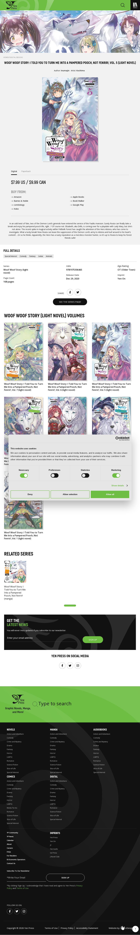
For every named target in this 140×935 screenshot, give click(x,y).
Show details (117, 485)
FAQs (9, 852)
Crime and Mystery (14, 742)
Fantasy (32, 256)
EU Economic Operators (16, 859)
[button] (70, 605)
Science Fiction (12, 765)
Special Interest (11, 256)
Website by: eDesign (121, 928)
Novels (11, 729)
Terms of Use (22, 888)
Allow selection (70, 494)
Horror (9, 753)
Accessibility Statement (87, 928)
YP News (10, 836)
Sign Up (65, 877)
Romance (10, 761)
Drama (9, 745)
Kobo (16, 209)
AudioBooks (100, 729)
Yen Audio (54, 849)
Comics (11, 776)
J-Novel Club (54, 857)
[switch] (55, 475)
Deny (30, 494)
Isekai (40, 256)
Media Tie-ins (12, 808)
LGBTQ (9, 757)
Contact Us (11, 863)
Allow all (110, 494)
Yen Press (54, 837)
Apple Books (78, 197)
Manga (54, 729)
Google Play (78, 205)
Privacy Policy (67, 928)
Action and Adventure (15, 734)
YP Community (12, 833)
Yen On (53, 841)
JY (50, 845)
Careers (10, 848)
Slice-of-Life (11, 768)
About (9, 844)
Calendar (10, 840)
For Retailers (12, 856)
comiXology (19, 205)
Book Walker (78, 201)
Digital (54, 776)
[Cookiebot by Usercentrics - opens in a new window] (117, 439)
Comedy (23, 256)
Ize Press (53, 853)
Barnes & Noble (21, 201)
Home (5, 57)
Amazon (17, 197)
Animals (49, 256)
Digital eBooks (16, 57)
